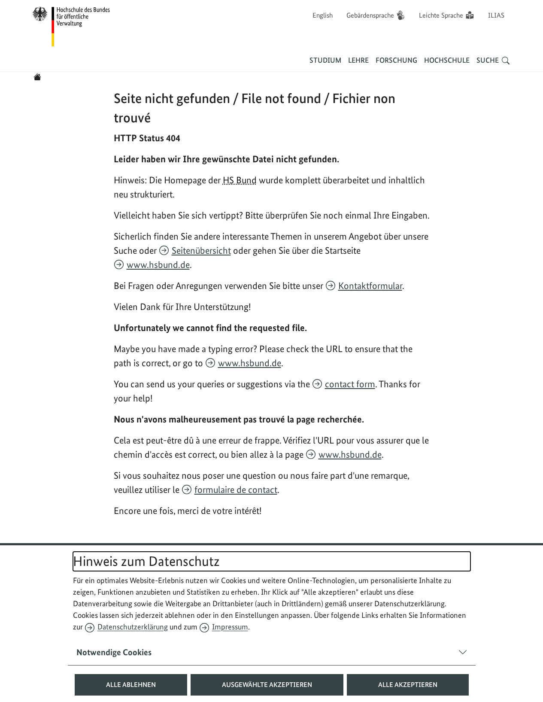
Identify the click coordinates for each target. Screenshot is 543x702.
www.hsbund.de (158, 264)
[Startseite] (37, 77)
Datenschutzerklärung (132, 626)
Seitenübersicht (201, 250)
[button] (131, 685)
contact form (350, 383)
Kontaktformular (370, 285)
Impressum (230, 626)
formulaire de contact (235, 489)
